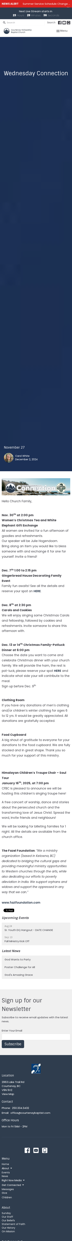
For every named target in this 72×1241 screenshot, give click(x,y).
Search (51, 22)
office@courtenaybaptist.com (30, 1113)
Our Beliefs (8, 1220)
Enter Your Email (12, 1030)
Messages (8, 1189)
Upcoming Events (15, 918)
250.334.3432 (20, 1108)
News (5, 1176)
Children (7, 1197)
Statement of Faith (13, 1224)
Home (5, 1164)
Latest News (11, 951)
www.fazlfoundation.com (21, 902)
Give (4, 1193)
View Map (8, 1094)
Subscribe (13, 1044)
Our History (8, 1227)
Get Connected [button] (11, 1185)
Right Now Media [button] (12, 1180)
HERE (37, 591)
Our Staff (7, 1217)
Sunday (6, 1213)
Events (6, 1172)
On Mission (8, 1231)
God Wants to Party (18, 959)
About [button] (5, 1168)
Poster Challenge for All (20, 967)
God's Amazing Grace (19, 975)
